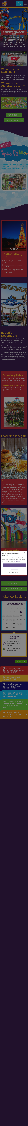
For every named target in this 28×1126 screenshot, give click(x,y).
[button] (14, 572)
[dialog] (14, 563)
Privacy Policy (17, 561)
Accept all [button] (15, 565)
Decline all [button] (14, 569)
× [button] (24, 552)
